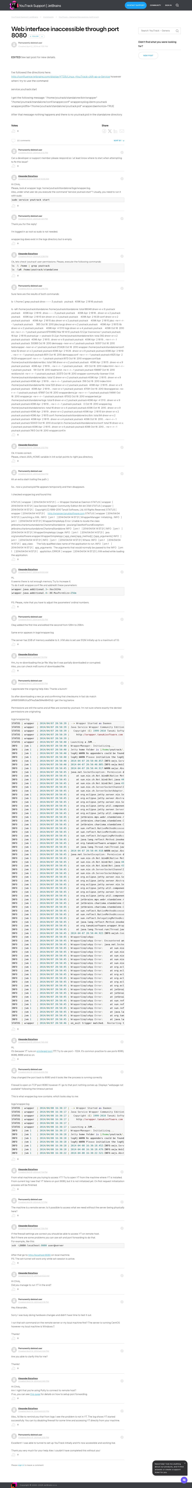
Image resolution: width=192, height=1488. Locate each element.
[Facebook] (104, 131)
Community (155, 5)
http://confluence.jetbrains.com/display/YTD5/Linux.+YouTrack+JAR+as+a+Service (60, 76)
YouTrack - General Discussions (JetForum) (79, 17)
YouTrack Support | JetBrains (24, 17)
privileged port (45, 1051)
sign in (21, 1465)
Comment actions (122, 151)
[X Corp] (110, 131)
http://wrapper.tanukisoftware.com (66, 513)
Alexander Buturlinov (28, 176)
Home (14, 5)
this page (35, 1394)
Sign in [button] (168, 5)
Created (33, 152)
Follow (35, 36)
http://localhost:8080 (39, 1255)
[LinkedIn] (115, 131)
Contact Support (136, 5)
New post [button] (148, 56)
